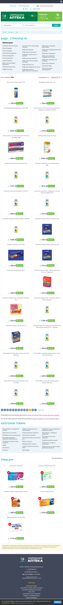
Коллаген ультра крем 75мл (16, 270)
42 (10, 410)
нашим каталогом (33, 415)
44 (16, 410)
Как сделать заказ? (31, 586)
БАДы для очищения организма (48, 46)
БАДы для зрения (27, 49)
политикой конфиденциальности (24, 603)
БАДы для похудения (48, 53)
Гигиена (5, 450)
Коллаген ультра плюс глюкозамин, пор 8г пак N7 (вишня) (47, 271)
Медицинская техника (29, 443)
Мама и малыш (27, 441)
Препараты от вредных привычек (49, 433)
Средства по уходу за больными (48, 443)
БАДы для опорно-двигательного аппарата (30, 70)
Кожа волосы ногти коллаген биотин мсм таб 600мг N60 (16, 136)
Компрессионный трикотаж (11, 435)
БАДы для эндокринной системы (49, 60)
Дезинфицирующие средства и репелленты (10, 438)
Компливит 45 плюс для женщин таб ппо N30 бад (16, 354)
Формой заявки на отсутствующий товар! (45, 419)
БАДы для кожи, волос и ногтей (30, 55)
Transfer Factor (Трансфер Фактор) (30, 46)
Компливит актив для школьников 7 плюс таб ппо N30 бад (47, 354)
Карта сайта (31, 592)
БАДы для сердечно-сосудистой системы (48, 56)
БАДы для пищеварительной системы (51, 50)
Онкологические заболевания (47, 69)
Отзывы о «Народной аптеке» (31, 595)
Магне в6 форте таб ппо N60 (16, 517)
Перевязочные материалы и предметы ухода (51, 429)
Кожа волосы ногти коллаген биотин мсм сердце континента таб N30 (47, 109)
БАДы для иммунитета (29, 52)
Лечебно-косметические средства (10, 442)
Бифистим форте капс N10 (47, 466)
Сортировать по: (43, 77)
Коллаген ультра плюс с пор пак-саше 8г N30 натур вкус (47, 299)
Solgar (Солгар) (7, 69)
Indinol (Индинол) (8, 55)
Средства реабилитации (49, 440)
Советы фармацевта (31, 597)
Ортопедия (25, 450)
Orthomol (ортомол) (9, 66)
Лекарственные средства (30, 432)
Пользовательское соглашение (31, 594)
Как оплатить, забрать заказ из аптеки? (31, 588)
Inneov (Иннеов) (8, 58)
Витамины (6, 447)
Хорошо (57, 602)
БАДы (4, 445)
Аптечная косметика (28, 435)
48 (27, 410)
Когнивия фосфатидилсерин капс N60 (16, 108)
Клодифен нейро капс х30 (47, 82)
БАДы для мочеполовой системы (30, 61)
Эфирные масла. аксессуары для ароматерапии (51, 447)
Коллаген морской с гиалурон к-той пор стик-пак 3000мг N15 (47, 192)
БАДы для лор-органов (29, 58)
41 (7, 410)
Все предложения (57, 458)
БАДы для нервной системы (31, 67)
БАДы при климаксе (48, 63)
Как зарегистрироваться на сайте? (31, 590)
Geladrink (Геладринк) (9, 53)
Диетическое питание (9, 432)
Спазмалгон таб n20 (16, 466)
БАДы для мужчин (28, 64)
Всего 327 (41, 410)
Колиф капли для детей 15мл (47, 136)
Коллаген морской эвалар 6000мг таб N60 (16, 219)
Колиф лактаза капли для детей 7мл (16, 163)
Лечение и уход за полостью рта (31, 438)
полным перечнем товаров (50, 415)
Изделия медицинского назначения (29, 429)
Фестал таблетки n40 (47, 491)
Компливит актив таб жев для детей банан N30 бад (47, 381)
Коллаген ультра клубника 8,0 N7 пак (47, 244)
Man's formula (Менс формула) (9, 63)
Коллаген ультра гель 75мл (16, 244)
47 (24, 410)
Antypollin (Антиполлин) (10, 45)
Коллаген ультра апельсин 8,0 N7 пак (47, 219)
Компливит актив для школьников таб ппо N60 (16, 381)
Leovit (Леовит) (7, 60)
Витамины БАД (46, 65)
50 (32, 410)
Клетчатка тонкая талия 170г (16, 82)
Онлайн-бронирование (46, 6)
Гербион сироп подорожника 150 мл (16, 491)
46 (21, 410)
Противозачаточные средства (48, 437)
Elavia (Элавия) (7, 48)
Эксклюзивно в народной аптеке (11, 429)
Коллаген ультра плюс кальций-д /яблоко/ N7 (16, 299)
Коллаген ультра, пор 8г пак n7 (16, 325)
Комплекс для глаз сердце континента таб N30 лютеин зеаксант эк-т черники (47, 326)
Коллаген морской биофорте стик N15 (16, 191)
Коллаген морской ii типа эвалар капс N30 (47, 164)
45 (18, 410)
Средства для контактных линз (30, 447)
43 (13, 410)
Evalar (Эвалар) (7, 50)
